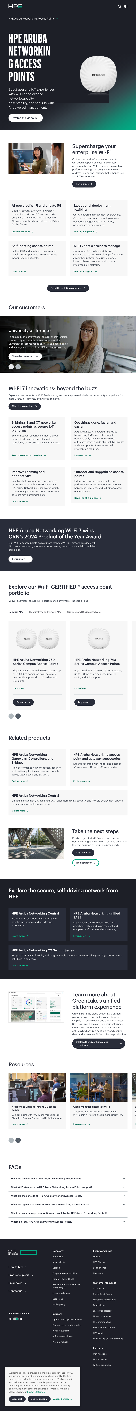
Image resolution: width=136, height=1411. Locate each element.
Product (18, 1275)
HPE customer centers (104, 1327)
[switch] (14, 1319)
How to (15, 1267)
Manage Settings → (62, 1399)
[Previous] (11, 366)
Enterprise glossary (102, 1310)
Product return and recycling (66, 1325)
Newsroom (98, 1273)
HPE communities (102, 1322)
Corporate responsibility (64, 1273)
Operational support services (67, 1319)
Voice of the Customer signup (108, 1338)
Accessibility (58, 1262)
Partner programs (102, 1365)
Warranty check (60, 1341)
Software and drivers (62, 1336)
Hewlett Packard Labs (63, 1279)
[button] (119, 6)
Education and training (104, 1299)
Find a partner (100, 1359)
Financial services (102, 1316)
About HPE (57, 1256)
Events (96, 1256)
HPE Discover (99, 1262)
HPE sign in (98, 1333)
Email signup (99, 1305)
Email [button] (15, 1283)
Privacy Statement (36, 1392)
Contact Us (98, 1288)
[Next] (18, 716)
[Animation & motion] (16, 1319)
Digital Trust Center (102, 1294)
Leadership (58, 1298)
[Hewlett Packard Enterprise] (15, 6)
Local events (99, 1267)
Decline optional (39, 1399)
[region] (68, 344)
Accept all (17, 1399)
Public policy (58, 1304)
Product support (60, 1330)
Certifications (100, 1353)
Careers (56, 1267)
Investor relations (61, 1293)
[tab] (15, 612)
